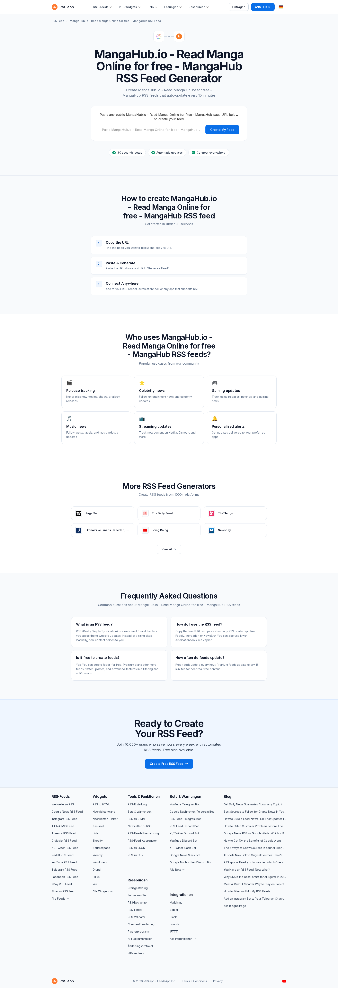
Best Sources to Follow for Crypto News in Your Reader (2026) (255, 811)
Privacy (218, 981)
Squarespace (101, 847)
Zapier (174, 909)
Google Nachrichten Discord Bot (190, 862)
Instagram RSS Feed (64, 818)
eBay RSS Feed (62, 884)
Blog (227, 796)
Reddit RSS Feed (63, 855)
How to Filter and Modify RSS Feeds (247, 891)
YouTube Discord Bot (183, 840)
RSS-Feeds (61, 796)
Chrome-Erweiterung (141, 924)
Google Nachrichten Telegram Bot (192, 811)
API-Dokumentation (140, 938)
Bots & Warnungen (140, 811)
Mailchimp (176, 902)
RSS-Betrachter (138, 902)
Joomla (174, 924)
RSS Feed (58, 21)
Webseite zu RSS (63, 804)
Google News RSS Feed (67, 811)
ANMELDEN (263, 7)
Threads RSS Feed (64, 833)
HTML (96, 876)
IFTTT (174, 931)
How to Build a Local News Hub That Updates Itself (255, 818)
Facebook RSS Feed (65, 876)
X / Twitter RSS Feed (65, 847)
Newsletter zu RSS (140, 826)
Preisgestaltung (138, 888)
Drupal (97, 869)
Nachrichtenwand (104, 811)
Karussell (98, 826)
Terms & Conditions (194, 981)
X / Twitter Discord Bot (184, 833)
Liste (96, 833)
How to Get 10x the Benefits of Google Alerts (252, 840)
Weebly (98, 855)
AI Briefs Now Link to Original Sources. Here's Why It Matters (255, 855)
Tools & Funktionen (144, 796)
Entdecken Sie (137, 895)
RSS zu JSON (136, 847)
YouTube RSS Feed (64, 862)
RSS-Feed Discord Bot (184, 826)
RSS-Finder (135, 909)
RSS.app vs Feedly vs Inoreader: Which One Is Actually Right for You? (255, 862)
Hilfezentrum (136, 953)
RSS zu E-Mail (137, 818)
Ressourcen (138, 880)
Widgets (100, 796)
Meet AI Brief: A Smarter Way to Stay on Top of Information (255, 884)
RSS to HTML (101, 804)
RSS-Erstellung (137, 804)
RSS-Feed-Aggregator (142, 840)
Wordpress (100, 862)
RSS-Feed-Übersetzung (143, 833)
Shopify (98, 840)
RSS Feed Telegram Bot (185, 818)
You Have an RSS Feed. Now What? (247, 869)
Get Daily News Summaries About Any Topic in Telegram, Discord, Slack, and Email (255, 804)
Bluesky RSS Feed (63, 891)
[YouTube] (284, 981)
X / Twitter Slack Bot (183, 847)
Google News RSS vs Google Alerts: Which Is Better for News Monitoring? (255, 833)
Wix (95, 884)
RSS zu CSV (135, 855)
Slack (173, 917)
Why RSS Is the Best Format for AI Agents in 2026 (255, 876)
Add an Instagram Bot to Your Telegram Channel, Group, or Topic (255, 898)
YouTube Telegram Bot (185, 804)
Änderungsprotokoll (140, 946)
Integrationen (181, 895)
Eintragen (238, 7)
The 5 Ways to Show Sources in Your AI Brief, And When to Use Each (255, 847)
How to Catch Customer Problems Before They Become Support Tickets (255, 826)
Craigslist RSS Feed (64, 840)
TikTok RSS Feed (63, 826)
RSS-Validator (136, 917)
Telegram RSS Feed (64, 869)
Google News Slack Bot (185, 855)
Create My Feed (222, 130)
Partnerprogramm (139, 931)
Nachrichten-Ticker (105, 818)
